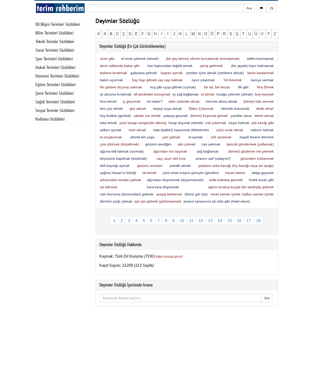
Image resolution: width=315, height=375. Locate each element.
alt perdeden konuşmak (152, 94)
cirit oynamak (221, 137)
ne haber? (155, 101)
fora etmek (108, 101)
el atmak (207, 94)
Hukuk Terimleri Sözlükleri (55, 67)
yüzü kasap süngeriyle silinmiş (142, 123)
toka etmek (108, 123)
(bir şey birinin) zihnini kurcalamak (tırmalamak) (203, 59)
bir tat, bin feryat (217, 87)
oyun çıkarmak (203, 80)
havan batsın (235, 173)
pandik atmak (180, 166)
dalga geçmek (263, 173)
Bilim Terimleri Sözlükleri (54, 33)
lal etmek (149, 173)
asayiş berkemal (169, 194)
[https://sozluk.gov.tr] (169, 256)
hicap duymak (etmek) (186, 123)
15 (229, 221)
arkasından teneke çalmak (120, 180)
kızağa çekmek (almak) (235, 94)
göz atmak (138, 108)
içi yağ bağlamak (186, 94)
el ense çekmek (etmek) (140, 59)
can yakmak (211, 144)
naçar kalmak (238, 123)
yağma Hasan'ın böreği (118, 173)
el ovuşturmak (111, 137)
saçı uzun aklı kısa (171, 158)
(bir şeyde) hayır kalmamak (252, 66)
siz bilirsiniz (108, 187)
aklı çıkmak (186, 144)
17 (249, 221)
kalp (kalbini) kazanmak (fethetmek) (181, 130)
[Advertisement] (63, 197)
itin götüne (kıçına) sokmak (121, 87)
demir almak (264, 116)
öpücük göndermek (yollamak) (250, 144)
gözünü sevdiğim (158, 144)
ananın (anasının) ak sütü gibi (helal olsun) (216, 201)
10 (182, 221)
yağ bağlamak (208, 151)
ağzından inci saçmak (170, 151)
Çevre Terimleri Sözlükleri (54, 93)
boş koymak (264, 94)
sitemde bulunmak (235, 108)
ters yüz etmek (111, 108)
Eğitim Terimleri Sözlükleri (55, 84)
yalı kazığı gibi (263, 123)
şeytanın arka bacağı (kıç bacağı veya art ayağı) (236, 166)
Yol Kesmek (232, 80)
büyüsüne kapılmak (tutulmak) (123, 158)
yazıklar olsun (241, 116)
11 (191, 221)
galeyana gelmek (143, 73)
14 (220, 221)
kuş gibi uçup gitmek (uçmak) (173, 87)
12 (201, 221)
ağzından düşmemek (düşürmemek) (175, 180)
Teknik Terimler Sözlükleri (54, 41)
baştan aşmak (172, 73)
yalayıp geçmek (175, 116)
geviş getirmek (211, 66)
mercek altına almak (221, 101)
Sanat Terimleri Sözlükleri (54, 50)
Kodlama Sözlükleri (50, 119)
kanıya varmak (262, 80)
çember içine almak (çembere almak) (215, 73)
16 (239, 221)
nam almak (137, 130)
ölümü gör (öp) (196, 194)
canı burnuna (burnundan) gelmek (126, 194)
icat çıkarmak (215, 123)
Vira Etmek (265, 87)
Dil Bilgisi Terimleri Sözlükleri (57, 24)
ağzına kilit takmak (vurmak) (122, 151)
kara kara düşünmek (163, 187)
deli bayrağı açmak (114, 166)
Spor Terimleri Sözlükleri (54, 59)
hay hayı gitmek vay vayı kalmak (157, 80)
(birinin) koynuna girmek (209, 116)
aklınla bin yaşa (142, 137)
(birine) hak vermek (258, 101)
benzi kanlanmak (260, 73)
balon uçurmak (111, 80)
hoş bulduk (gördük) (115, 116)
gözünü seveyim (149, 166)
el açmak (196, 137)
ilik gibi (243, 87)
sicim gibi (107, 59)
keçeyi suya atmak (167, 108)
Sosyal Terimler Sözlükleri (55, 110)
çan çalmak (171, 137)
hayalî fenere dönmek (257, 137)
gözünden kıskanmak (257, 158)
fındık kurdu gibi (261, 180)
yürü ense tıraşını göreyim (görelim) (191, 173)
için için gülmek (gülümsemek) (157, 201)
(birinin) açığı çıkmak (116, 201)
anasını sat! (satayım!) (213, 158)
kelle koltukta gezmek (226, 180)
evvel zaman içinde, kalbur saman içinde (242, 194)
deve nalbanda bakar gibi (119, 66)
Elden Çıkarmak (201, 108)
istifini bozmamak (260, 59)
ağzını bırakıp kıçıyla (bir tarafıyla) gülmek (241, 187)
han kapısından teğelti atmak (169, 66)
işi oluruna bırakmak (115, 94)
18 (258, 221)
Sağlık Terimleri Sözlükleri (55, 102)
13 (210, 221)
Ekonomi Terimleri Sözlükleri (57, 76)
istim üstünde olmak (184, 101)
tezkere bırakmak (113, 73)
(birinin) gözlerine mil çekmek (251, 151)
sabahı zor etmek (147, 116)
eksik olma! (265, 108)
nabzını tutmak (262, 130)
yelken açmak (110, 130)
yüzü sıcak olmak (229, 130)
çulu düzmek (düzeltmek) (119, 144)
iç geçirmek (132, 101)
